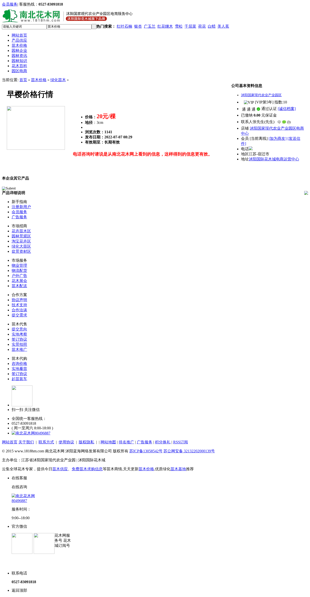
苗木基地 (178, 469)
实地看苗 (19, 369)
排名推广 (126, 442)
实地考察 (19, 334)
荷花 (202, 26)
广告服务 (19, 217)
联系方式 (46, 442)
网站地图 (108, 442)
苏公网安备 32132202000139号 (189, 451)
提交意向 (19, 329)
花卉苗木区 (21, 231)
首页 (23, 80)
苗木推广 (19, 349)
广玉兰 (149, 26)
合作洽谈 (19, 310)
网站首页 (19, 35)
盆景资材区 (21, 251)
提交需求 (19, 315)
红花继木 (165, 26)
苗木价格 (19, 45)
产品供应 (19, 40)
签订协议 (19, 339)
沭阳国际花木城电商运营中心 (274, 159)
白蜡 (212, 26)
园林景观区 (21, 236)
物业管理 (19, 265)
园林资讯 (19, 56)
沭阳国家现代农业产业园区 (261, 95)
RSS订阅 (180, 442)
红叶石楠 (124, 26)
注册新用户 (21, 207)
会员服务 (9, 4)
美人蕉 (223, 26)
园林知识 (19, 61)
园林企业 (19, 50)
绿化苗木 (58, 80)
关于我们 (26, 442)
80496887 (42, 433)
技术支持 (19, 305)
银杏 (138, 26)
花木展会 (19, 281)
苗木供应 (60, 469)
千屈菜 (190, 26)
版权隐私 (86, 442)
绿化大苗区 (21, 246)
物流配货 (19, 270)
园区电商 (19, 71)
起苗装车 (19, 379)
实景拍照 (19, 344)
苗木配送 (19, 286)
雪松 (179, 26)
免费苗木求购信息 (87, 469)
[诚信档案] (287, 109)
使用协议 (66, 442)
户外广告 (19, 276)
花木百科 (19, 66)
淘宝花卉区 (21, 241)
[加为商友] (278, 138)
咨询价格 (19, 363)
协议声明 (19, 300)
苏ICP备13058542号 (146, 451)
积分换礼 (162, 442)
